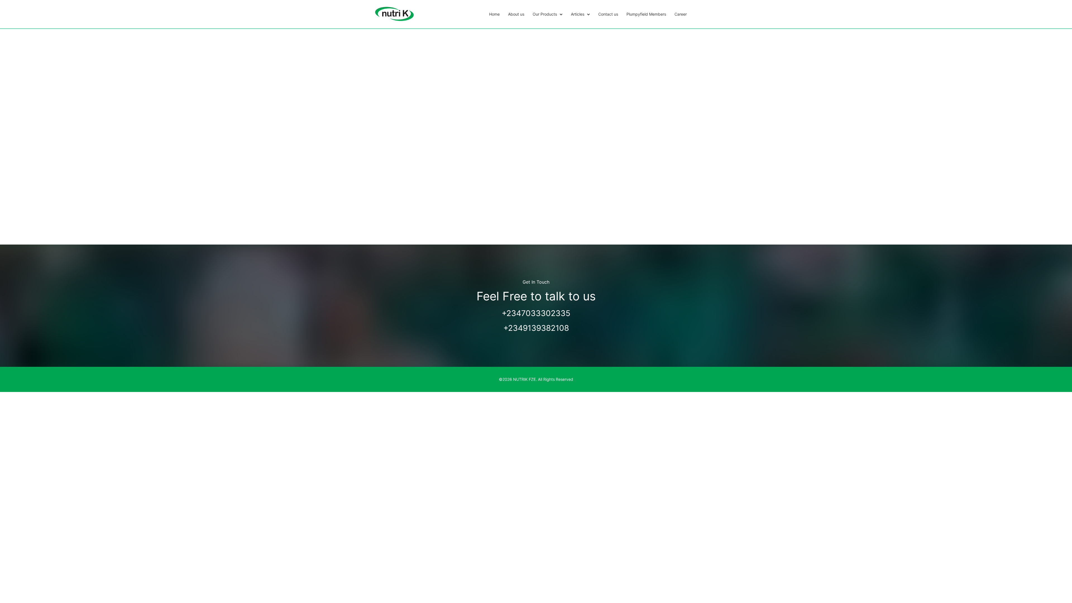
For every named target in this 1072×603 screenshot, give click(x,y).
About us (516, 14)
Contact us (608, 14)
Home (494, 14)
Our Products (545, 14)
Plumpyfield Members (646, 14)
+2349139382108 (536, 328)
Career (680, 14)
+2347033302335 (536, 313)
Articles (577, 14)
